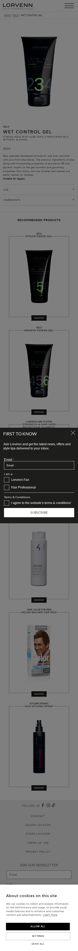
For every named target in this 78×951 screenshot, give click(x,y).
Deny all (38, 944)
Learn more (50, 915)
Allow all (37, 926)
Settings (38, 936)
